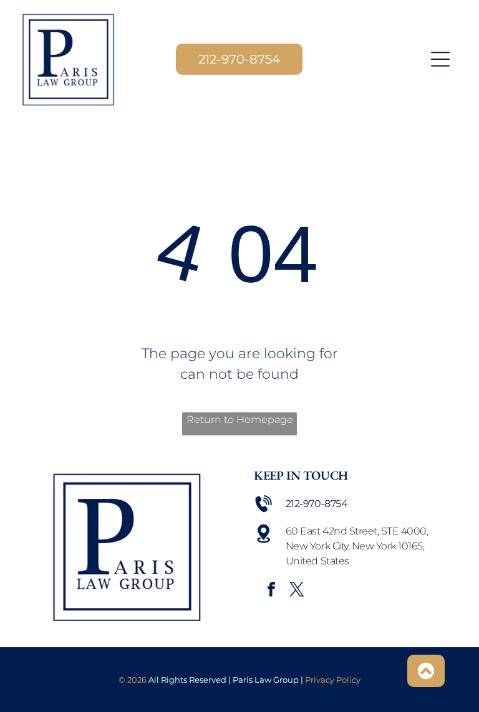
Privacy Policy (332, 680)
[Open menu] (440, 59)
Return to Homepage (239, 419)
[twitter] (297, 591)
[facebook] (271, 591)
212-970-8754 (316, 504)
